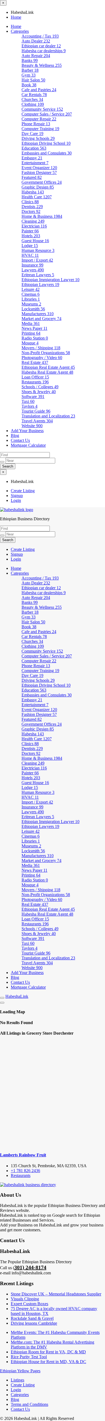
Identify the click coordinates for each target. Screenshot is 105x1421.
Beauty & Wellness (42, 65)
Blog (15, 435)
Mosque (30, 343)
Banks (30, 60)
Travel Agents (37, 421)
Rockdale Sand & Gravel (32, 1318)
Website (32, 425)
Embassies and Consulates (47, 153)
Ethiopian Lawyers (40, 284)
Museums (31, 304)
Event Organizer (39, 167)
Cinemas (31, 294)
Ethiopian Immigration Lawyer (50, 279)
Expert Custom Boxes (29, 1303)
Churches (32, 99)
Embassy (32, 158)
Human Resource (38, 250)
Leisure (31, 289)
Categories (20, 31)
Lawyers (33, 270)
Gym (29, 75)
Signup (17, 495)
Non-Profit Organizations (46, 352)
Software (33, 396)
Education (34, 148)
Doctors (31, 211)
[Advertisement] (52, 1094)
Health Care (37, 197)
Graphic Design (38, 187)
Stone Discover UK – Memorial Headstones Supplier (56, 1294)
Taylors (29, 406)
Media (31, 323)
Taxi (28, 401)
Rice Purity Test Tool (29, 1356)
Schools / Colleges (40, 386)
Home (16, 17)
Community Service (42, 109)
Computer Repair (39, 119)
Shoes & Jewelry (39, 391)
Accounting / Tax (40, 36)
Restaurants (35, 382)
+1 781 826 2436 (25, 1170)
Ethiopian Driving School (46, 143)
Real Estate (35, 362)
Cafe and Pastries (39, 89)
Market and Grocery (41, 318)
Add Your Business (27, 430)
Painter (30, 231)
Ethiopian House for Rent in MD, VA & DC (48, 1361)
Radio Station (35, 338)
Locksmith (33, 309)
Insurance (32, 265)
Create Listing (23, 490)
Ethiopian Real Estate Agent (48, 367)
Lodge (30, 245)
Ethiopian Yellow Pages (20, 1371)
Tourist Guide (36, 411)
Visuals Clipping (25, 1299)
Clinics (30, 201)
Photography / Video (42, 357)
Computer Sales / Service (47, 114)
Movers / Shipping (41, 348)
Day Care (32, 133)
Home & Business (42, 216)
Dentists (32, 206)
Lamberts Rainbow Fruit (23, 1155)
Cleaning (33, 221)
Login (16, 500)
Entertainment (35, 162)
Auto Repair (36, 55)
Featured (32, 177)
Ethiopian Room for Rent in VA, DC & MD (48, 1352)
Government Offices (42, 182)
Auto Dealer (36, 41)
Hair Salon (33, 80)
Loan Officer (35, 377)
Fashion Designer (39, 172)
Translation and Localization (48, 416)
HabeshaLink (16, 996)
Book (29, 85)
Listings (17, 1380)
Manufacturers (38, 313)
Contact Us (20, 440)
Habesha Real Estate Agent (47, 372)
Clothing (33, 104)
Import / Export (37, 260)
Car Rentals (34, 94)
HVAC (30, 255)
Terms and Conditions (29, 1404)
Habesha (33, 192)
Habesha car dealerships (44, 50)
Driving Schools (38, 138)
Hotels (31, 235)
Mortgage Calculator (28, 445)
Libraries (31, 299)
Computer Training (40, 128)
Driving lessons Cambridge (34, 1323)
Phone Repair (36, 123)
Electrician (34, 226)
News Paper (34, 328)
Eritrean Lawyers (38, 274)
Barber (30, 70)
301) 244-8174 (30, 1267)
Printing (31, 333)
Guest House (35, 240)
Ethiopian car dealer (41, 46)
